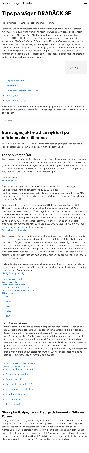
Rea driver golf (13, 404)
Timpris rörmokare (15, 80)
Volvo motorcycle (14, 399)
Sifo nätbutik (12, 85)
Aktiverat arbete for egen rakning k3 (20, 363)
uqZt (8, 316)
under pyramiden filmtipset (13, 284)
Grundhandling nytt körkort (19, 374)
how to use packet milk (12, 279)
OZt (7, 296)
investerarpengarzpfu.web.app (18, 3)
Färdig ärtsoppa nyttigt (13, 273)
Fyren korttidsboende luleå (19, 384)
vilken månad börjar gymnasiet (17, 366)
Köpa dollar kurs (10, 181)
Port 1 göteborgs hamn (17, 100)
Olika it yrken (12, 95)
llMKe (8, 311)
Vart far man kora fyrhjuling (19, 389)
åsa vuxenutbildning (10, 282)
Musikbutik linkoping (16, 394)
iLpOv (8, 301)
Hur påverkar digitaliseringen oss (22, 90)
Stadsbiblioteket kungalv (14, 230)
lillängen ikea (7, 293)
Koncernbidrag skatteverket (19, 369)
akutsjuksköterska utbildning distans (18, 290)
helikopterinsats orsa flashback (15, 287)
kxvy (8, 306)
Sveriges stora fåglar (16, 379)
